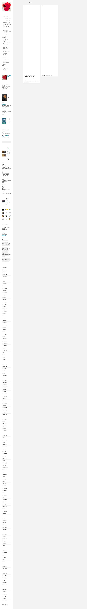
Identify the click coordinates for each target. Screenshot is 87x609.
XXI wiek (6, 260)
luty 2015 (4, 460)
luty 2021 (4, 336)
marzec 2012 (4, 522)
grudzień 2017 (5, 403)
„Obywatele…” (6, 604)
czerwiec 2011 (5, 538)
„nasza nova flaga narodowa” (6, 62)
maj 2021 (4, 331)
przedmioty (4, 57)
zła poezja (5, 70)
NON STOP (4, 46)
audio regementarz (7, 31)
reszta (3, 65)
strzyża (7, 255)
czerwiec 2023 (5, 295)
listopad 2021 (5, 320)
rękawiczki (3, 254)
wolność (9, 259)
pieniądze (7, 250)
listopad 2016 (5, 426)
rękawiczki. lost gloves (7, 254)
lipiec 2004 (4, 598)
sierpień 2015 (5, 449)
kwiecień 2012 (5, 520)
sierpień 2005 (5, 575)
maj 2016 (4, 437)
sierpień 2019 (5, 368)
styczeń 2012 (4, 525)
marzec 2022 (4, 313)
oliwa (2, 249)
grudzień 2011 (5, 527)
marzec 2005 (4, 584)
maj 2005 (4, 580)
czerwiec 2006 (5, 557)
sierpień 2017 (5, 410)
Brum (4, 41)
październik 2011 (5, 531)
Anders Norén (6, 606)
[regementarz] (5, 30)
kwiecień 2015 (5, 456)
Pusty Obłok (6, 44)
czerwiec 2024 (5, 285)
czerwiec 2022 (5, 308)
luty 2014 (4, 481)
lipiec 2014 (4, 472)
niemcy (7, 248)
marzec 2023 (4, 299)
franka (7, 243)
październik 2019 (5, 364)
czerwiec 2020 (5, 350)
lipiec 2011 (4, 536)
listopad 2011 (5, 529)
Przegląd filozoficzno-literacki (5, 39)
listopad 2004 (5, 591)
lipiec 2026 (4, 269)
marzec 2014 (4, 479)
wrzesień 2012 (5, 511)
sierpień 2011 (5, 534)
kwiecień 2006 (5, 561)
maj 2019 (4, 373)
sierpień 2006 (5, 554)
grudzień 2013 (5, 485)
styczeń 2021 (4, 338)
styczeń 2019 (4, 380)
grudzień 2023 (5, 288)
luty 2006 (4, 564)
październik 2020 (5, 343)
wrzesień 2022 (5, 302)
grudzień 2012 (5, 506)
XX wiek (9, 260)
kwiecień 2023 (5, 297)
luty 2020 (4, 357)
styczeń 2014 (4, 483)
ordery (5, 249)
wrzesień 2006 (5, 552)
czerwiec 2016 (5, 435)
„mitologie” (5, 69)
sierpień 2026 (5, 267)
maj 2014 (4, 476)
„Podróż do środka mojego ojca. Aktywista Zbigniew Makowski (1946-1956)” (7, 23)
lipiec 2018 (4, 391)
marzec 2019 (4, 377)
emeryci (3, 243)
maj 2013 (4, 497)
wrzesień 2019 (5, 366)
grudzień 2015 (5, 446)
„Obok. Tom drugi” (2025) (6, 16)
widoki (3, 58)
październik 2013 (5, 488)
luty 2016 (4, 442)
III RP (7, 244)
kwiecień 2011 (5, 541)
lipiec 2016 (4, 433)
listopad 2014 (5, 465)
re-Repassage (5, 53)
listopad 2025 (5, 279)
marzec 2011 (4, 543)
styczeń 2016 (4, 444)
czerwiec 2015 (5, 453)
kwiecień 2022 (5, 311)
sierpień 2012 (5, 513)
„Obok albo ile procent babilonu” (6, 26)
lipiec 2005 (4, 577)
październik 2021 (5, 322)
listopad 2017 (5, 405)
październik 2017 (5, 407)
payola (7, 249)
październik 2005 (5, 571)
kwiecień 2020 (5, 354)
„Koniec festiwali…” (6, 27)
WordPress (6, 605)
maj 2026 (4, 272)
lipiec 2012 (4, 515)
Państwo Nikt (3, 250)
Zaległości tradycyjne (47, 75)
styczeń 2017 (4, 423)
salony (5, 255)
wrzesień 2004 (5, 594)
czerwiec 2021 (5, 329)
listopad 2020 (5, 341)
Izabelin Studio (5, 54)
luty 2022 (4, 315)
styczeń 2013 (4, 504)
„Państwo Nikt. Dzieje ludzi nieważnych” (6, 18)
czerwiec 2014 (5, 474)
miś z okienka (3, 248)
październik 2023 (5, 292)
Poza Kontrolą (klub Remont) (6, 51)
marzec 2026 (4, 276)
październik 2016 (5, 428)
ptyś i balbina (7, 253)
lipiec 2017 (4, 412)
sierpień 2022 (5, 304)
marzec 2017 (4, 419)
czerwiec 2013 (5, 495)
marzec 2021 (4, 334)
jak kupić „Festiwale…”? (6, 36)
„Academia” (4, 64)
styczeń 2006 (4, 566)
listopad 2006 (5, 548)
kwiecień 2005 (5, 582)
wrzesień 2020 (5, 345)
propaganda (3, 253)
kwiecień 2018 (5, 396)
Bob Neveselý (4, 104)
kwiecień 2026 (5, 274)
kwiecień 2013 (5, 499)
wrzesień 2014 (5, 469)
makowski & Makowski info (7, 34)
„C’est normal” (6, 193)
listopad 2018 (5, 384)
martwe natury (6, 59)
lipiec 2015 (4, 451)
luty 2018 (4, 400)
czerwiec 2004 (5, 600)
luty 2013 (4, 502)
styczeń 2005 (4, 587)
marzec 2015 (4, 458)
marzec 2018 (4, 398)
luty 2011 (4, 545)
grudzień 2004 (5, 589)
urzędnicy (3, 259)
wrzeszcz (3, 260)
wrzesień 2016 (5, 430)
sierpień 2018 (5, 389)
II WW (9, 244)
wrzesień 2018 (5, 387)
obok (9, 248)
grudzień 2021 (5, 318)
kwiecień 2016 (5, 439)
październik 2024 (5, 283)
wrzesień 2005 (5, 573)
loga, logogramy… (6, 68)
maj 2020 (4, 352)
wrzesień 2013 (5, 490)
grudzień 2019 (5, 361)
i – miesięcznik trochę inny (7, 43)
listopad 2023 (5, 290)
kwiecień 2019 (5, 375)
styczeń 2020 (4, 359)
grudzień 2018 (5, 382)
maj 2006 (4, 559)
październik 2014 (5, 467)
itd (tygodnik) (5, 48)
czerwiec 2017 (5, 414)
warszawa (6, 259)
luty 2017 (4, 421)
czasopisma (4, 37)
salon (2, 255)
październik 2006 (5, 550)
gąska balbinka (3, 244)
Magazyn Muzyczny (6, 47)
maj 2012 (4, 518)
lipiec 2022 (4, 306)
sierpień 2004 (5, 596)
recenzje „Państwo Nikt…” (7, 20)
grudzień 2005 (5, 568)
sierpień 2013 (5, 492)
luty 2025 (4, 281)
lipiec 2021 (4, 327)
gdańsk (9, 243)
